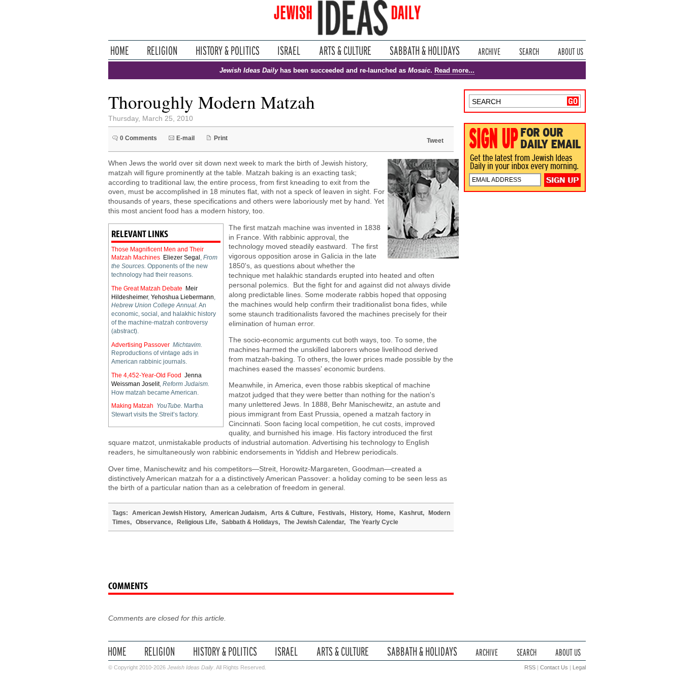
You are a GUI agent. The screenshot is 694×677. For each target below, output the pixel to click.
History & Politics (227, 50)
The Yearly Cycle (374, 522)
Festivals (331, 513)
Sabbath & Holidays (424, 50)
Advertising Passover (140, 344)
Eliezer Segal (181, 257)
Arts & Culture (345, 50)
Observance (153, 522)
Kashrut (411, 513)
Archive (489, 50)
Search (529, 50)
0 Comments (138, 138)
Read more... (454, 70)
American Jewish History (168, 513)
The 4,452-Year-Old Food (146, 375)
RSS (529, 667)
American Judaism (237, 513)
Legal (579, 667)
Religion (162, 50)
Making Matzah (132, 405)
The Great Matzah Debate (146, 288)
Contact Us (554, 667)
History (360, 513)
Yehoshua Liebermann (182, 297)
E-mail (185, 138)
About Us (570, 50)
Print (221, 138)
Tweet (435, 140)
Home (120, 50)
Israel (289, 50)
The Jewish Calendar (314, 522)
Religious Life (196, 522)
